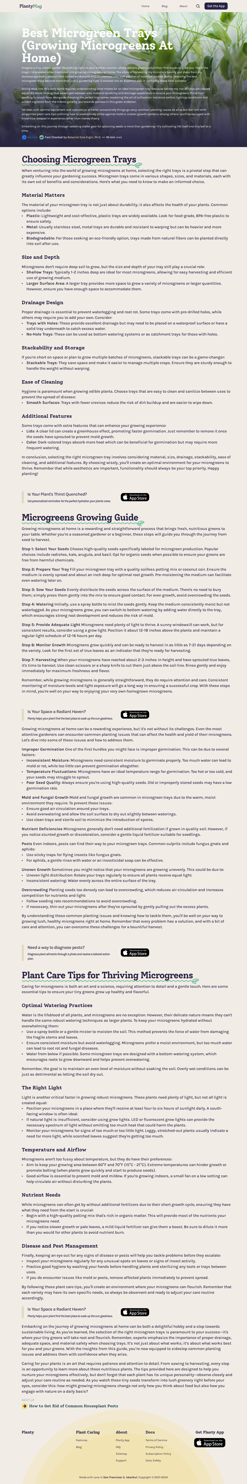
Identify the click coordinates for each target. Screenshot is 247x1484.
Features (81, 1440)
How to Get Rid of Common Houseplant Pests (73, 1406)
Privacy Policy (154, 1447)
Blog (79, 1447)
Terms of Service (156, 1440)
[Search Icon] (198, 6)
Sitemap (121, 1453)
